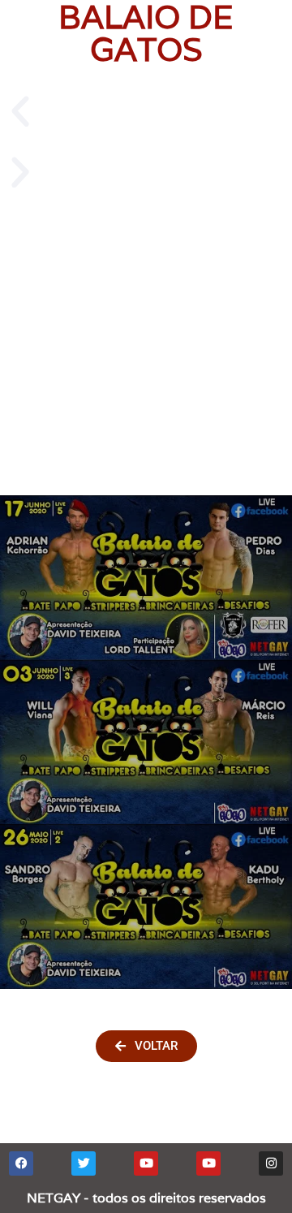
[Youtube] (146, 1163)
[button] (146, 111)
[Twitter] (83, 1163)
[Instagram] (271, 1163)
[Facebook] (21, 1163)
